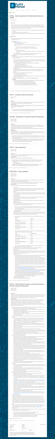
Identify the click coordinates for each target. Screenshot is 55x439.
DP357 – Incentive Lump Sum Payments (21, 94)
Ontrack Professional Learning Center (22, 267)
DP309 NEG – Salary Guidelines (19, 171)
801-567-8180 (11, 426)
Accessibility (23, 424)
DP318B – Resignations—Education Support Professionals (27, 116)
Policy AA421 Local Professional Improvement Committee (27, 268)
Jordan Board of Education (25, 432)
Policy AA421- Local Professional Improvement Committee (32, 271)
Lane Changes (25, 280)
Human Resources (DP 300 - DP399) (20, 143)
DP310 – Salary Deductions (18, 147)
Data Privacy (23, 425)
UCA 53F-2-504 (17, 41)
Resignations (26, 143)
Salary (28, 143)
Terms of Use (23, 426)
